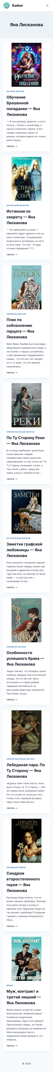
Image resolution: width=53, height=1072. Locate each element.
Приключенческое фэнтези (21, 432)
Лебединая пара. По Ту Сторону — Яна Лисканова (26, 770)
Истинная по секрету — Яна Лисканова (21, 217)
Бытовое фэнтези (15, 91)
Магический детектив (18, 205)
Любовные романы (16, 867)
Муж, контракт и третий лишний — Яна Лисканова (24, 997)
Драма (10, 985)
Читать (12, 146)
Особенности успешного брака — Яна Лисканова (25, 658)
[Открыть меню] (47, 5)
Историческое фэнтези (18, 538)
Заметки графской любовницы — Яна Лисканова (24, 550)
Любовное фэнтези (16, 314)
